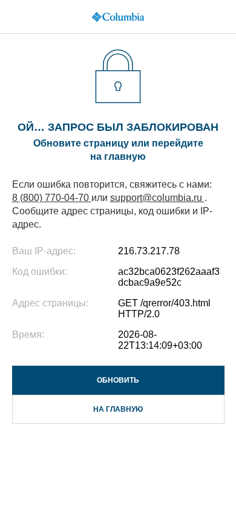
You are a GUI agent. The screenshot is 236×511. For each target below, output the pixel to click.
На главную (118, 409)
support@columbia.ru (157, 198)
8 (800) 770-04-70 (51, 198)
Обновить (118, 380)
